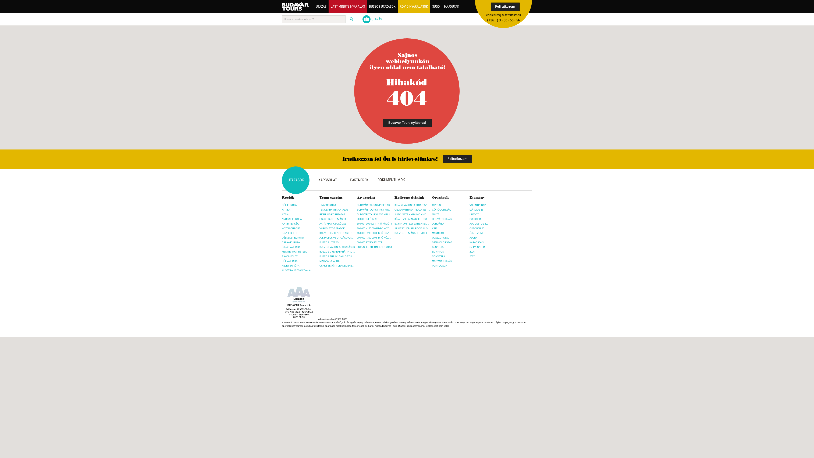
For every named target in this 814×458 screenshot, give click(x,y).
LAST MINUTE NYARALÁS (348, 6)
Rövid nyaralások (414, 6)
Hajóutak (451, 6)
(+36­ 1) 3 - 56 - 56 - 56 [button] (503, 20)
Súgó (436, 6)
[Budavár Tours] (295, 6)
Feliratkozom (505, 6)
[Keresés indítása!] (352, 19)
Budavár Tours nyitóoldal (407, 123)
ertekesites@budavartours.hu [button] (503, 15)
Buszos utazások (382, 6)
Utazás (321, 6)
